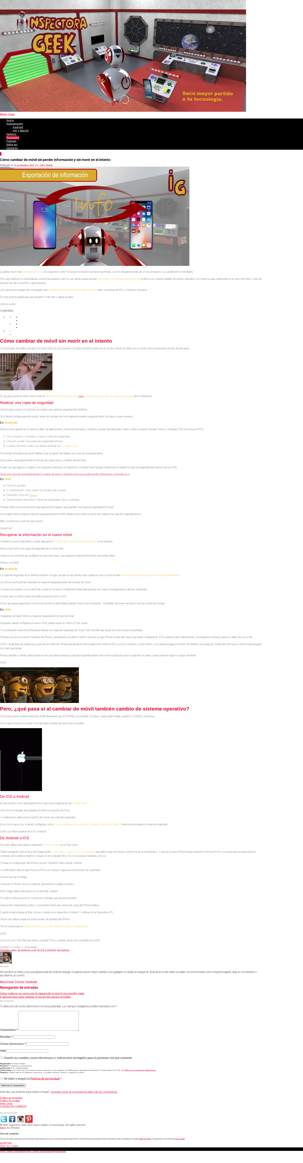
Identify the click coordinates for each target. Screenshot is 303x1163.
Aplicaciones (14, 123)
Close (11, 114)
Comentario (9, 1030)
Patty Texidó (46, 165)
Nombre (6, 1036)
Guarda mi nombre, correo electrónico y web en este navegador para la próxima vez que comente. (68, 1058)
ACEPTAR (6, 1143)
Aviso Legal (6, 1103)
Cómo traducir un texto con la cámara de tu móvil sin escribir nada (42, 993)
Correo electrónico (13, 1044)
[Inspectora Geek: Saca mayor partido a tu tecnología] (123, 111)
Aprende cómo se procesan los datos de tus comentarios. (84, 1092)
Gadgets (11, 134)
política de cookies (145, 1139)
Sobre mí (11, 144)
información (63, 950)
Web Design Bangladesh (13, 1151)
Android (18, 127)
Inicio (10, 120)
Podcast (11, 141)
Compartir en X (121, 474)
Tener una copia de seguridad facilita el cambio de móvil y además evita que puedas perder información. (56, 474)
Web (3, 1051)
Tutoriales (12, 137)
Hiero (3, 1127)
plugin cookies (180, 1139)
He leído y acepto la (32, 1078)
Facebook (31, 981)
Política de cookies (10, 1100)
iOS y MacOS (21, 130)
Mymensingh (59, 1151)
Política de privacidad (45, 1078)
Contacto (12, 148)
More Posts (7, 981)
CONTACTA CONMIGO (13, 1106)
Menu (3, 114)
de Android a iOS (27, 950)
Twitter (19, 981)
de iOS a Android (46, 950)
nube (81, 396)
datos (14, 950)
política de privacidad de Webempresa (140, 1070)
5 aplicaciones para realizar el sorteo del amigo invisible (35, 996)
